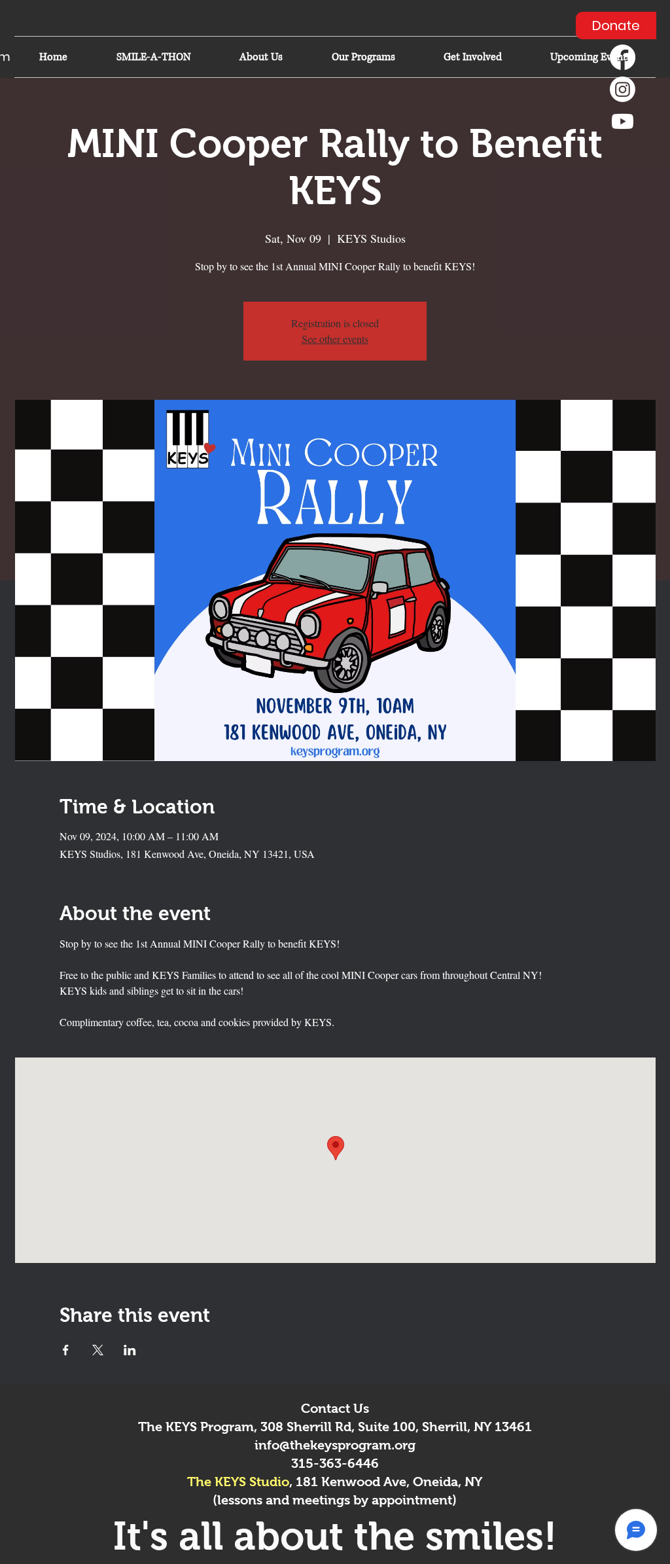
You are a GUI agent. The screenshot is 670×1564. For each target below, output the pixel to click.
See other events (335, 339)
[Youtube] (622, 121)
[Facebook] (622, 57)
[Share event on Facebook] (66, 1350)
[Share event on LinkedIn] (130, 1350)
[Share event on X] (98, 1350)
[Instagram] (622, 89)
